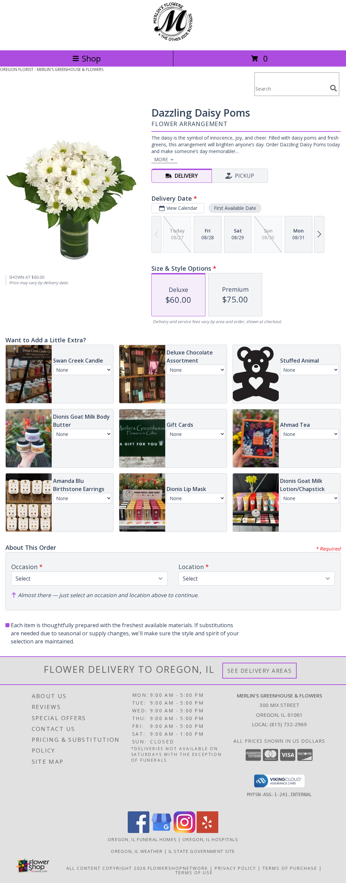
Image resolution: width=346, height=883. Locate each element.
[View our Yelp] (207, 831)
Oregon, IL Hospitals (210, 839)
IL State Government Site (202, 851)
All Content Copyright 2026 (106, 868)
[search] (333, 88)
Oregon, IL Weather (137, 851)
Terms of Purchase (290, 868)
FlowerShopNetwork (178, 868)
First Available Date (235, 208)
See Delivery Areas (259, 670)
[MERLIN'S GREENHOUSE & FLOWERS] (173, 40)
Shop (91, 58)
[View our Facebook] (138, 831)
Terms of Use (194, 872)
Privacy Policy (235, 868)
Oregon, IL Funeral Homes (142, 839)
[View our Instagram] (184, 831)
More (161, 159)
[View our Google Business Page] (161, 831)
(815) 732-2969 (288, 724)
